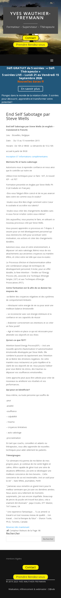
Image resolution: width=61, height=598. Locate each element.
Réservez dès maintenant (17, 527)
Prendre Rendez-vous (30, 45)
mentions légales (14, 558)
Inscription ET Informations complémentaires (27, 156)
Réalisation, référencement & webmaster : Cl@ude (32, 589)
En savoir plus (30, 89)
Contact (30, 38)
